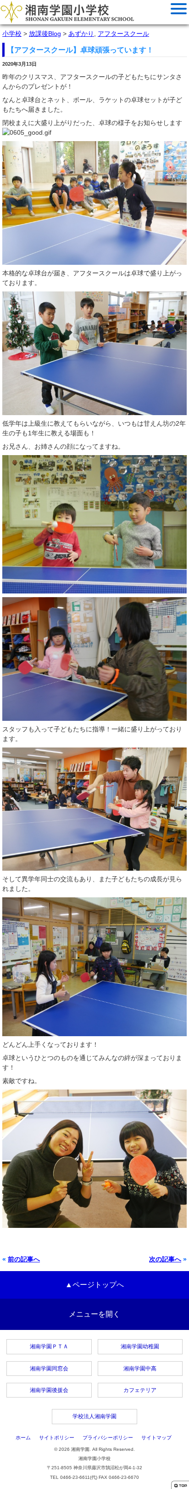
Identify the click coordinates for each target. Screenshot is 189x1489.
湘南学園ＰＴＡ (49, 1346)
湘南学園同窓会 (49, 1368)
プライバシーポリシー (108, 1437)
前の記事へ (24, 1259)
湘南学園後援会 (49, 1390)
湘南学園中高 (139, 1368)
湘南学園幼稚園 (140, 1346)
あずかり (81, 33)
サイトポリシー (56, 1437)
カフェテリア (139, 1390)
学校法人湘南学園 (94, 1416)
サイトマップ (156, 1437)
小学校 (12, 33)
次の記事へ (165, 1259)
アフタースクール (123, 33)
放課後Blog (45, 33)
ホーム (23, 1437)
